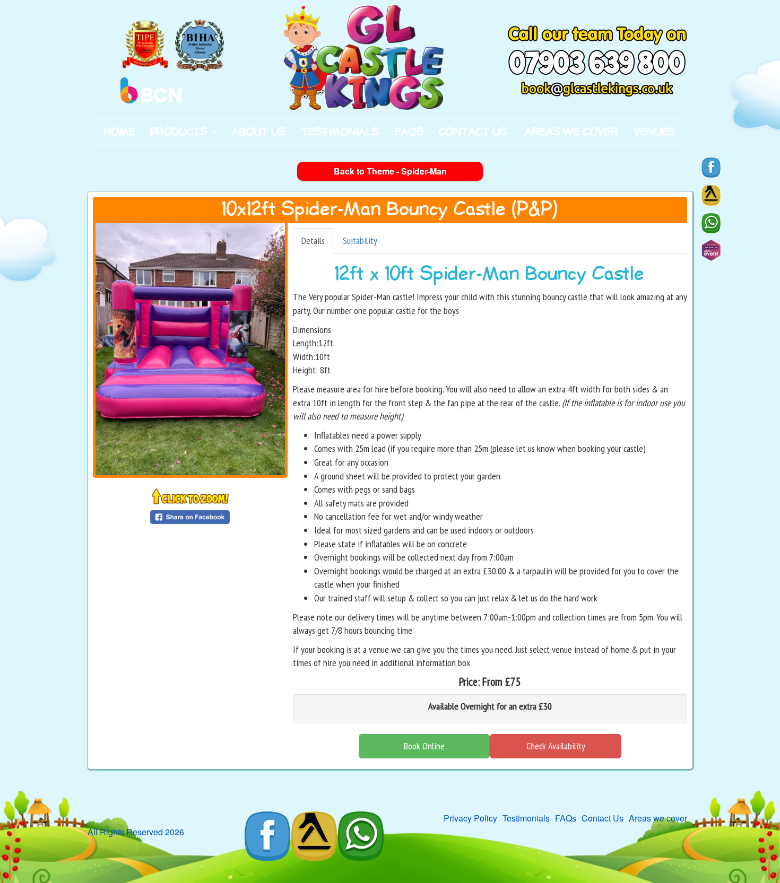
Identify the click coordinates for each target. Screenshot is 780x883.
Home (119, 132)
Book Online (424, 746)
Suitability (360, 240)
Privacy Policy (470, 818)
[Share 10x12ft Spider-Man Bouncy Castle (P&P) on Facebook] (190, 516)
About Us (259, 132)
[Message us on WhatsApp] (711, 223)
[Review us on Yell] (711, 195)
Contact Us (473, 132)
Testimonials (340, 132)
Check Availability (555, 746)
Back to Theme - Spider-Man (390, 171)
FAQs (409, 132)
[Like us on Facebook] (711, 167)
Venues (654, 132)
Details (313, 240)
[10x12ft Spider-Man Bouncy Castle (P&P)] (190, 349)
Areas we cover (571, 132)
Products (180, 132)
